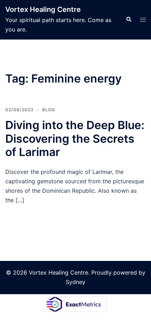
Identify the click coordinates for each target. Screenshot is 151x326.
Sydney (75, 281)
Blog (48, 109)
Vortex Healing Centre (43, 9)
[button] (128, 19)
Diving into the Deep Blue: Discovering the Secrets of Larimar (74, 138)
